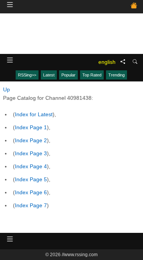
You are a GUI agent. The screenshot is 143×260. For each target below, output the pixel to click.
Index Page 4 (31, 166)
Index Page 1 (31, 127)
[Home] (133, 6)
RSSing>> (27, 75)
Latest (49, 75)
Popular (68, 75)
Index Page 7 (31, 205)
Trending (116, 75)
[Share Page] (123, 62)
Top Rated (91, 75)
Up (6, 89)
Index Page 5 (31, 179)
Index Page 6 (31, 192)
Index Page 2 (31, 140)
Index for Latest (34, 114)
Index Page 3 (31, 153)
